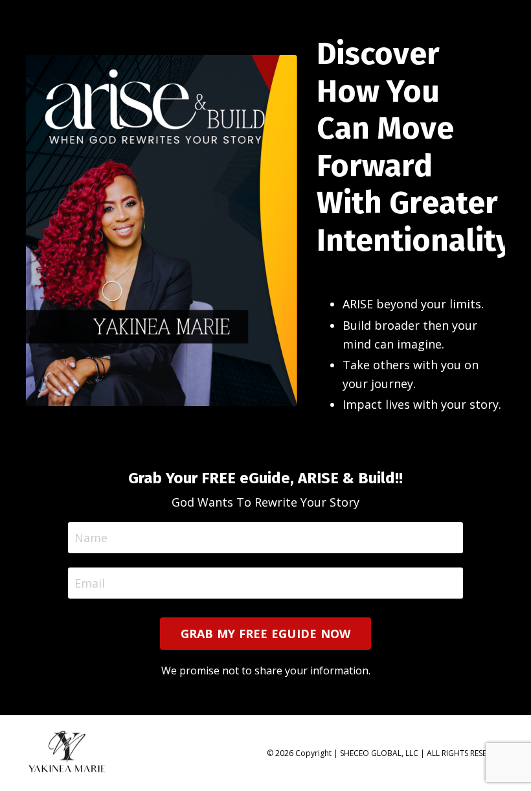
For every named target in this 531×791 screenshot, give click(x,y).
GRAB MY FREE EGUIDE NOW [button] (266, 633)
